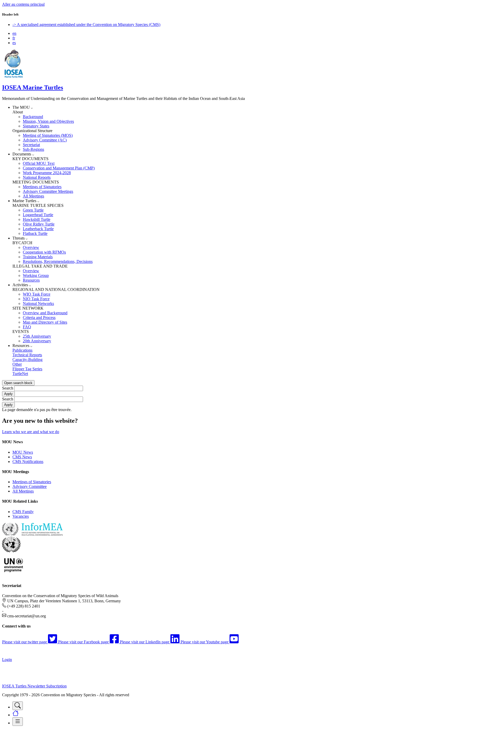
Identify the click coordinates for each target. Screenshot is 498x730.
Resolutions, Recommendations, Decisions (58, 261)
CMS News (22, 457)
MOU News (22, 452)
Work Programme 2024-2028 (47, 172)
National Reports (37, 177)
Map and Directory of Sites (45, 322)
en (14, 33)
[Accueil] (13, 76)
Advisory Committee (29, 486)
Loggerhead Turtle (38, 215)
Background (33, 116)
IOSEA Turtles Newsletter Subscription (34, 686)
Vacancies (20, 516)
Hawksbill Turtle (36, 219)
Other (17, 364)
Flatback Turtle (35, 233)
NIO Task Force (36, 299)
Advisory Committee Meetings (48, 191)
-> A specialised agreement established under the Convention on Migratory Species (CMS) (86, 24)
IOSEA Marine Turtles (32, 87)
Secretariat (31, 144)
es (14, 42)
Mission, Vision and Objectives (48, 121)
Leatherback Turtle (38, 229)
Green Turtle (33, 210)
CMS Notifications (27, 461)
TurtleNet (20, 373)
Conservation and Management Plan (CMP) (59, 168)
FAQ (27, 327)
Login (7, 659)
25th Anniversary (37, 336)
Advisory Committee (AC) (45, 140)
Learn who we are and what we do (30, 431)
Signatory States (36, 126)
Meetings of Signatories (42, 187)
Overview (31, 247)
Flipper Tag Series (27, 369)
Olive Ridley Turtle (38, 224)
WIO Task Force (36, 294)
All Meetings (33, 196)
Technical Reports (27, 355)
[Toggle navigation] (17, 705)
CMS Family (23, 511)
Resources (31, 280)
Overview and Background (45, 313)
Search (7, 388)
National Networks (38, 303)
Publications (22, 350)
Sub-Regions (33, 149)
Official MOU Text (38, 163)
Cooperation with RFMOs (44, 252)
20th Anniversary (37, 341)
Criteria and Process (39, 317)
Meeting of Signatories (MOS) (48, 135)
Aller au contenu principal (23, 4)
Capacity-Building (27, 359)
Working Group (36, 275)
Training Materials (38, 257)
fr (13, 38)
